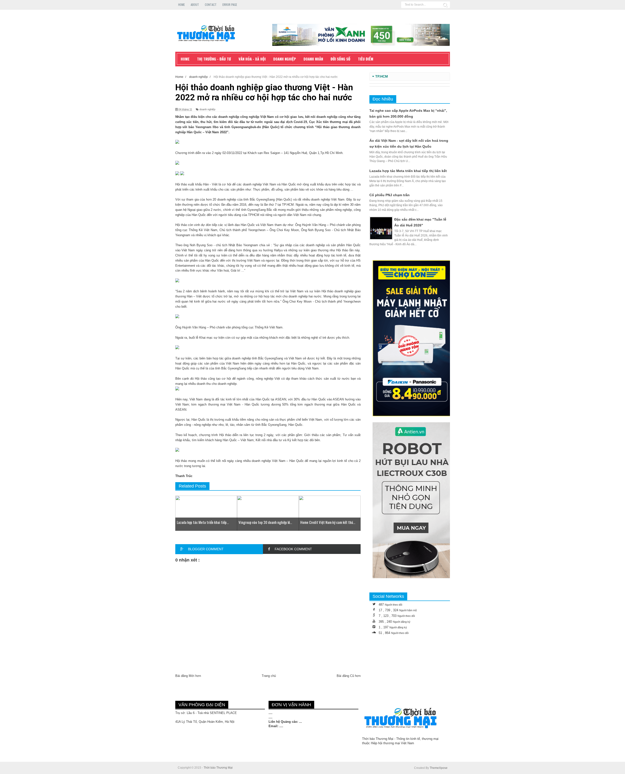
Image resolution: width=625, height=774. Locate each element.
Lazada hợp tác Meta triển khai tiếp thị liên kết (408, 171)
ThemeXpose (439, 768)
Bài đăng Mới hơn (188, 676)
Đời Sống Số (340, 58)
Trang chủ (269, 676)
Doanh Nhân (313, 58)
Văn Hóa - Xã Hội (252, 58)
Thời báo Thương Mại (218, 767)
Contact (211, 4)
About (195, 4)
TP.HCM (381, 76)
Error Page (229, 4)
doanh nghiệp (207, 109)
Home (181, 4)
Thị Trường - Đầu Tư (214, 58)
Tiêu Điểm (365, 58)
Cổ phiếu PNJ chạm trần (389, 195)
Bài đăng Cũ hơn (349, 676)
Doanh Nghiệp (284, 58)
